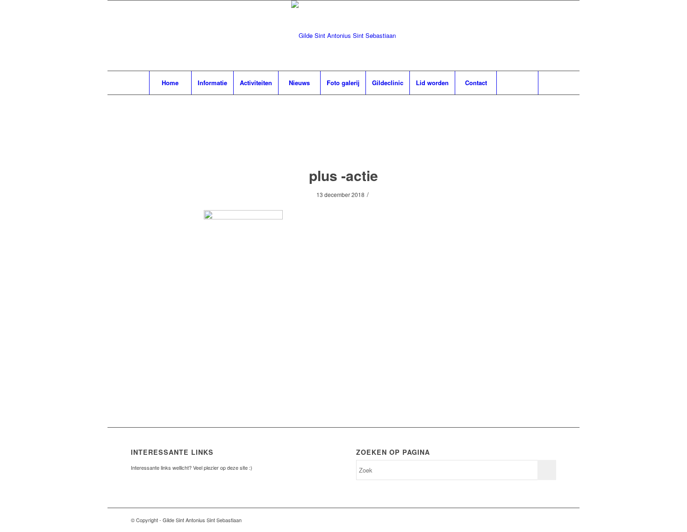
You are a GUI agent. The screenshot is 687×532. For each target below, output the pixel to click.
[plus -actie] (344, 140)
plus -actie (343, 175)
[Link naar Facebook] (535, 520)
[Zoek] (517, 83)
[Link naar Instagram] (549, 520)
